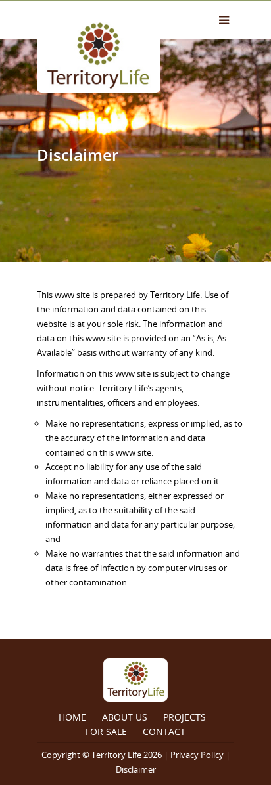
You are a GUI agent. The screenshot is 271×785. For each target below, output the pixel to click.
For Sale (106, 731)
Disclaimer (136, 769)
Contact (164, 731)
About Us (124, 717)
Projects (184, 717)
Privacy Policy (197, 755)
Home (72, 717)
